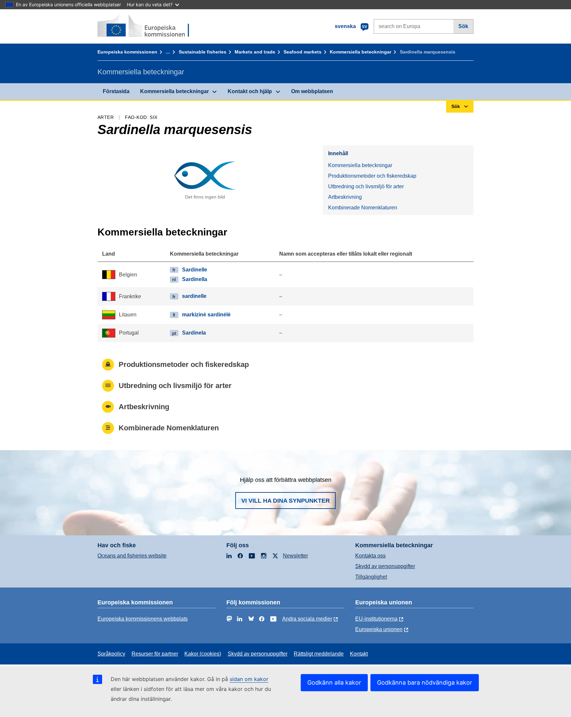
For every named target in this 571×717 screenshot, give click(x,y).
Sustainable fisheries (202, 51)
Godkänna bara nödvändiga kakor (424, 682)
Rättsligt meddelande (319, 654)
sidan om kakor (249, 679)
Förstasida (116, 91)
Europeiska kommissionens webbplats (142, 619)
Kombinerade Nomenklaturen (362, 207)
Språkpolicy (111, 654)
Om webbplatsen (312, 91)
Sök (463, 26)
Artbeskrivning (345, 197)
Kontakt (359, 654)
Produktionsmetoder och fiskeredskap (372, 176)
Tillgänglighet (371, 577)
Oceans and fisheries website (132, 555)
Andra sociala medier (307, 619)
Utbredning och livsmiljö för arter (366, 186)
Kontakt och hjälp (250, 91)
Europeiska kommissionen (127, 51)
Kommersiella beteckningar (360, 51)
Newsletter (295, 555)
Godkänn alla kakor (334, 682)
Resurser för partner (155, 654)
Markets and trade (255, 51)
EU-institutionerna (376, 619)
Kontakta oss (370, 555)
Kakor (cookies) (202, 654)
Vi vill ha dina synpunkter (285, 500)
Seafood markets (303, 51)
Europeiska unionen (378, 629)
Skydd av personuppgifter (385, 566)
